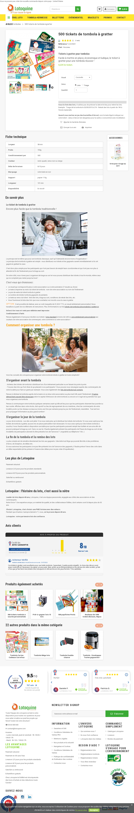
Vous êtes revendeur (88, 762)
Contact (121, 17)
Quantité (64, 90)
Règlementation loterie (89, 758)
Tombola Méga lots (42, 655)
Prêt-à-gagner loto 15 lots (42, 616)
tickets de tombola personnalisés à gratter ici (82, 307)
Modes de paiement (115, 739)
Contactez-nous (87, 765)
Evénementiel (76, 17)
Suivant (52, 87)
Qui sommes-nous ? (88, 731)
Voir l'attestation (19, 549)
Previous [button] (97, 585)
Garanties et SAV (60, 728)
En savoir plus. (81, 810)
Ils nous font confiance (89, 735)
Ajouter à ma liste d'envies (75, 122)
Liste (78, 85)
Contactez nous (60, 763)
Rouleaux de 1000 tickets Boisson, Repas (92, 616)
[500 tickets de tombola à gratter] (15, 87)
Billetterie (58, 17)
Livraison (111, 735)
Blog (10, 24)
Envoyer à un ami (70, 127)
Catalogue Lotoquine (115, 731)
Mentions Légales (60, 739)
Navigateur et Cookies (62, 746)
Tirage (86, 85)
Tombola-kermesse (37, 17)
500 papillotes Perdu (66, 615)
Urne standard (51, 317)
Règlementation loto (88, 750)
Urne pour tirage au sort (118, 165)
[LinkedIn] (29, 797)
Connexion (110, 9)
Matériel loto (15, 17)
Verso (63, 84)
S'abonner (118, 713)
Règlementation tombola (90, 754)
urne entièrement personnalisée (83, 317)
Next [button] (101, 585)
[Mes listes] (99, 9)
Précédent (7, 87)
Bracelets (93, 17)
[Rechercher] (78, 9)
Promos (108, 17)
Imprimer (88, 127)
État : (60, 47)
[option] (16, 604)
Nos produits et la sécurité (64, 743)
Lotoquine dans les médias (91, 739)
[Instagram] (22, 797)
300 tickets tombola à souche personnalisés (17, 616)
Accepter (94, 810)
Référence (62, 44)
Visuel (63, 77)
